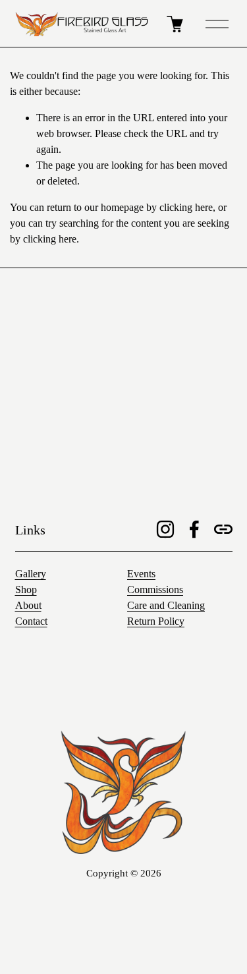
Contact (31, 621)
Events (141, 573)
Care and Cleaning (166, 605)
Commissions (155, 589)
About (28, 605)
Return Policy (155, 621)
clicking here (186, 207)
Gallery (30, 573)
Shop (26, 589)
